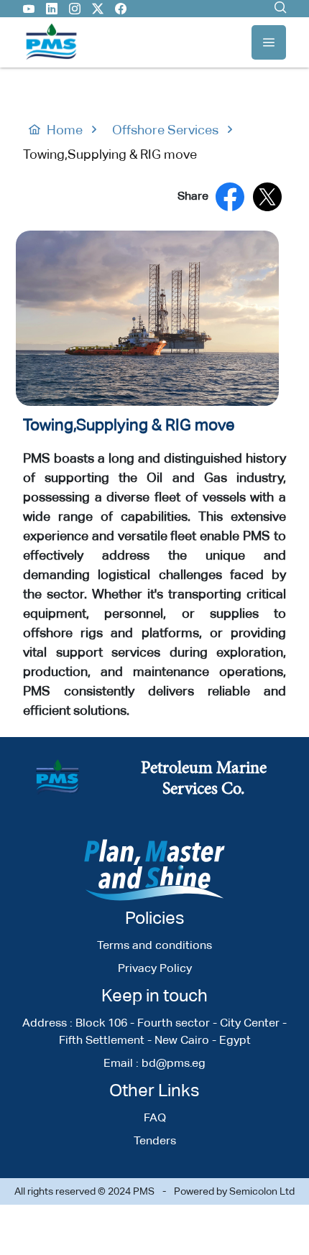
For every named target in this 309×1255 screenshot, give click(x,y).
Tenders (155, 1140)
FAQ (155, 1117)
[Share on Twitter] (267, 197)
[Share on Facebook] (230, 197)
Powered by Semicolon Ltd (234, 1191)
